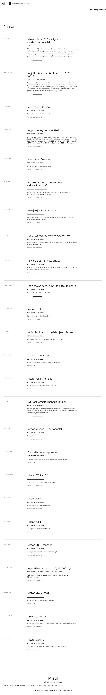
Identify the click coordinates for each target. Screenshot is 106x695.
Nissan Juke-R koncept (40, 378)
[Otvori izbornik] (103, 4)
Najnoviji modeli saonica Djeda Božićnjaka (50, 568)
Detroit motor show (38, 355)
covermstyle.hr (42, 685)
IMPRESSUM (59, 690)
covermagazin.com (24, 685)
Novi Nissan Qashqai (38, 107)
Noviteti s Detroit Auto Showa (43, 260)
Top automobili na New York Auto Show (49, 235)
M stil (6, 3)
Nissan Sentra (35, 309)
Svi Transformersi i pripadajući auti (46, 401)
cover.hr (33, 685)
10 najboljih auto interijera (41, 210)
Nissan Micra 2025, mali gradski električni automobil (44, 40)
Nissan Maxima (35, 639)
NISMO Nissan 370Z (38, 593)
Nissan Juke (34, 498)
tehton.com (58, 685)
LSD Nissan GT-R (36, 616)
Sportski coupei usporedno (42, 452)
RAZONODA (30, 189)
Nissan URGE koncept (39, 544)
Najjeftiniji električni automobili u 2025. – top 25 (50, 74)
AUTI (28, 45)
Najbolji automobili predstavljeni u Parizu (50, 332)
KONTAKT (65, 690)
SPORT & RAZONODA (41, 189)
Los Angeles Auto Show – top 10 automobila (51, 285)
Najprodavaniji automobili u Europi (46, 130)
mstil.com (50, 685)
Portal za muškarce (37, 60)
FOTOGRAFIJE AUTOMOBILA (39, 79)
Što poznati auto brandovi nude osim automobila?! (45, 184)
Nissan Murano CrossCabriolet (44, 429)
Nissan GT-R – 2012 (37, 475)
